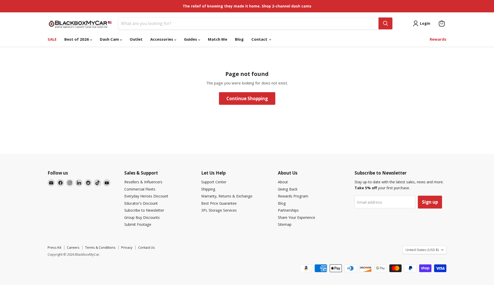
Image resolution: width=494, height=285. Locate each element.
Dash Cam (110, 39)
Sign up (430, 202)
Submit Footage (137, 224)
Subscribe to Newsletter (144, 210)
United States (422, 249)
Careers (73, 247)
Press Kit (54, 247)
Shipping (208, 189)
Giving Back (287, 189)
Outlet (136, 39)
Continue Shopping (247, 98)
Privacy (127, 247)
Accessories (162, 39)
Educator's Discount (141, 203)
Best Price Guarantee (219, 203)
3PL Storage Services (219, 210)
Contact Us (146, 247)
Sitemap (285, 224)
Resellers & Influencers (143, 181)
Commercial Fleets (139, 189)
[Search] (385, 23)
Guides (191, 39)
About (283, 181)
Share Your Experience (296, 217)
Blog (239, 39)
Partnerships (288, 210)
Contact (259, 39)
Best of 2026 (77, 39)
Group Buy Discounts (142, 217)
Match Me (217, 39)
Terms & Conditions (100, 247)
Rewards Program (293, 196)
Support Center (213, 181)
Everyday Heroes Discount (146, 196)
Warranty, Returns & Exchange (226, 196)
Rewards (438, 39)
